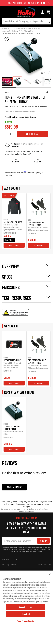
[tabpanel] (14, 221)
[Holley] (26, 12)
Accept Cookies (25, 607)
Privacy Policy (37, 551)
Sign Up (43, 541)
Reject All (25, 614)
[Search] (48, 21)
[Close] (49, 574)
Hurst (7, 92)
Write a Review (14, 487)
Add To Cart (32, 134)
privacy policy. (42, 601)
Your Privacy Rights (25, 620)
